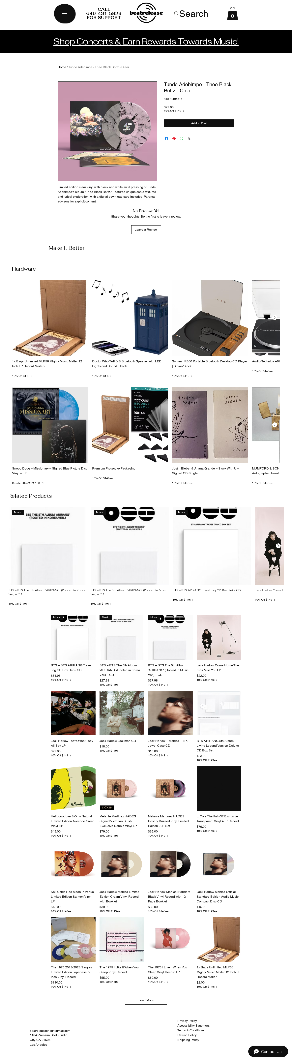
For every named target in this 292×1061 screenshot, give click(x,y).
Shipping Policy (188, 1040)
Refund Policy (187, 1035)
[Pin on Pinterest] (174, 138)
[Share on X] (189, 138)
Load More (146, 1000)
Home (62, 67)
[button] (232, 13)
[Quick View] (50, 318)
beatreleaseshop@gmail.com (50, 1031)
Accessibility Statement (193, 1025)
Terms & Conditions (190, 1030)
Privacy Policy (187, 1021)
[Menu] (64, 13)
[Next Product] (274, 317)
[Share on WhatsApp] (181, 138)
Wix (215, 1054)
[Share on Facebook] (166, 138)
